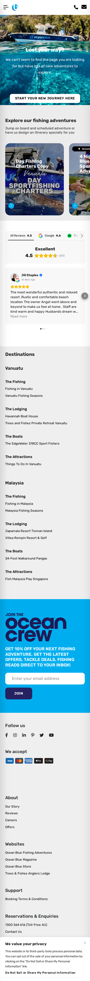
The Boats (14, 436)
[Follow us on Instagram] (15, 735)
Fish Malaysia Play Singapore (26, 579)
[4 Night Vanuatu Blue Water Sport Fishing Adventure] (75, 206)
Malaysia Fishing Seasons (24, 511)
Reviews (11, 813)
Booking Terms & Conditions (26, 899)
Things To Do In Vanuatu (23, 464)
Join (18, 693)
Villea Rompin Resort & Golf (26, 538)
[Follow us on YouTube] (51, 735)
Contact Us (13, 932)
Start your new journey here (45, 98)
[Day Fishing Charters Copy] (34, 179)
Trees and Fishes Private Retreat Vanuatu (36, 423)
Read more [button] (18, 316)
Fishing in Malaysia (19, 504)
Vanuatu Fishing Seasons (24, 396)
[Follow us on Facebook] (7, 735)
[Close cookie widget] (85, 942)
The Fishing (15, 382)
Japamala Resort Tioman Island (28, 531)
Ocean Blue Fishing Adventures (28, 853)
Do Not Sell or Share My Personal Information (40, 972)
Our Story (12, 806)
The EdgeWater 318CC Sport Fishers (32, 443)
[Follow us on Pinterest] (33, 735)
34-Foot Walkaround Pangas (26, 558)
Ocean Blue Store (18, 866)
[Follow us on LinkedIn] (24, 735)
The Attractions (18, 457)
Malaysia (14, 482)
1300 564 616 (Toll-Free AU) (26, 925)
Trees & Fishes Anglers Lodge (27, 873)
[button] (5, 296)
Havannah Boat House (21, 416)
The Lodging (16, 409)
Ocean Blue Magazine (21, 859)
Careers (11, 820)
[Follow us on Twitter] (41, 735)
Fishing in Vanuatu (19, 389)
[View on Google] (14, 277)
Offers (9, 827)
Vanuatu (14, 368)
